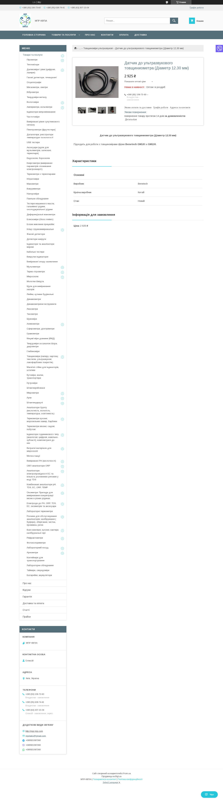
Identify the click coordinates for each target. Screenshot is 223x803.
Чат (212, 794)
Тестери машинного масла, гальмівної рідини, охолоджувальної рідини (41, 206)
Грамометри (33, 333)
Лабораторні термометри (40, 511)
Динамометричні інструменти (41, 304)
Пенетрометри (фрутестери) (41, 129)
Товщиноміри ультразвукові (98, 48)
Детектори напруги (36, 239)
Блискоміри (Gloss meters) (40, 219)
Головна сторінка (34, 35)
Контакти (107, 35)
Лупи (29, 397)
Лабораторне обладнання (40, 565)
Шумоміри (32, 319)
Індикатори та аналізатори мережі (40, 245)
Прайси (27, 616)
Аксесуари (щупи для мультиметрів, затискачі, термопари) (39, 150)
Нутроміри (32, 383)
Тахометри (32, 314)
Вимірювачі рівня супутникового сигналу (43, 123)
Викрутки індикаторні (37, 256)
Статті (26, 610)
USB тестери (33, 142)
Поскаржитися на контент (104, 779)
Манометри (32, 184)
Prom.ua (127, 773)
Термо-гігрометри (36, 271)
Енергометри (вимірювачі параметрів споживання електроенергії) (39, 166)
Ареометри (32, 552)
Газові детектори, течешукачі (41, 77)
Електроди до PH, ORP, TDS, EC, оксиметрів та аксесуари (41, 504)
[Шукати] (174, 21)
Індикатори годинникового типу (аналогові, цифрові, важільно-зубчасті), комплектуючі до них (43, 438)
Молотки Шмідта (35, 281)
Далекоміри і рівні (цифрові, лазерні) (41, 71)
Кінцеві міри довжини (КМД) (41, 338)
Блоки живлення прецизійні (40, 224)
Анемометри (33, 324)
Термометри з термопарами (41, 174)
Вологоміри (33, 102)
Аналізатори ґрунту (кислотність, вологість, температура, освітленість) (40, 410)
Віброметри (33, 92)
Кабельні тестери (35, 252)
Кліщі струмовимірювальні (40, 229)
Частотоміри (33, 117)
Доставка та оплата (33, 603)
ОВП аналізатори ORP (38, 465)
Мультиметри (33, 266)
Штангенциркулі (35, 402)
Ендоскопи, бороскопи (38, 158)
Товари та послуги (63, 35)
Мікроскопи (32, 276)
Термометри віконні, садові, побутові (41, 427)
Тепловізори (33, 64)
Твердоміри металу (37, 97)
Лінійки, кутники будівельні (40, 294)
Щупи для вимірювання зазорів (38, 287)
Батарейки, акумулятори (39, 575)
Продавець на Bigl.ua (111, 776)
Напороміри (33, 194)
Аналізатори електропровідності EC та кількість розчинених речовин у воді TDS (42, 475)
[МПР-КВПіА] (25, 26)
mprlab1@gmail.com (36, 735)
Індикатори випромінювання (41, 112)
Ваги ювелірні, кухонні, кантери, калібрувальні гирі (43, 531)
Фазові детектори (36, 234)
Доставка (140, 35)
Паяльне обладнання (37, 198)
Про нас (90, 35)
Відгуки (27, 590)
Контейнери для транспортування (35, 559)
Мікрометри (33, 393)
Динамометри (34, 299)
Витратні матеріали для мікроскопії (39, 449)
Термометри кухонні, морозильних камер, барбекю (42, 420)
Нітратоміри (33, 179)
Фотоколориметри (36, 542)
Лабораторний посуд (37, 547)
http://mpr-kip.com (34, 731)
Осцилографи (34, 82)
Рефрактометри (35, 538)
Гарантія (27, 596)
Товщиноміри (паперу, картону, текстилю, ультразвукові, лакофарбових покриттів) (42, 359)
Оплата (123, 35)
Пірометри (32, 59)
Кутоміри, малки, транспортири (35, 376)
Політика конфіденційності (130, 779)
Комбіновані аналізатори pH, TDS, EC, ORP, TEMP (41, 486)
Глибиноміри (33, 351)
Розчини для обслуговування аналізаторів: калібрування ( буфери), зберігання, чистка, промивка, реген (42, 520)
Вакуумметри (33, 188)
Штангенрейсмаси (36, 388)
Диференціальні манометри (41, 214)
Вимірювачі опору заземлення (42, 261)
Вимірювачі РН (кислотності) (41, 461)
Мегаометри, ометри (37, 87)
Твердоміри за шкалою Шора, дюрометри (42, 345)
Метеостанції (33, 456)
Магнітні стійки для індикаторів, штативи (43, 368)
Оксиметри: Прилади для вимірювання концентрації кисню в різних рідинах (40, 495)
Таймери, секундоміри (38, 570)
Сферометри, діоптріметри (40, 328)
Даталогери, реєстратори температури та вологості (40, 136)
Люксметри (32, 309)
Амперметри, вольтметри (39, 107)
